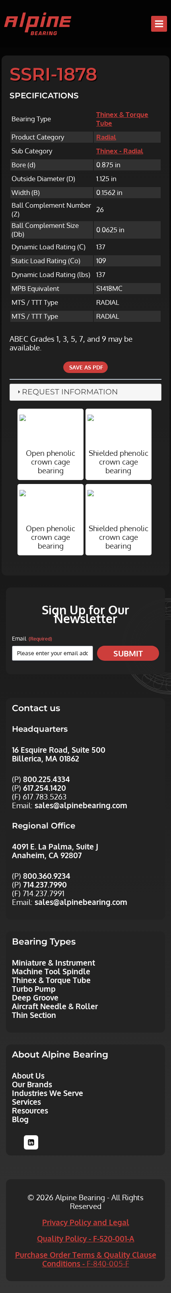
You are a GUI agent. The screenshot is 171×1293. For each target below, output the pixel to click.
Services (26, 1101)
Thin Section (34, 1014)
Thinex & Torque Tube (51, 980)
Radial (106, 137)
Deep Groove (35, 997)
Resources (30, 1110)
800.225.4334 (46, 779)
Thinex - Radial (119, 151)
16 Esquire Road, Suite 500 (58, 749)
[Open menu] (159, 24)
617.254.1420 (44, 787)
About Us (28, 1075)
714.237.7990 (45, 884)
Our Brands (32, 1084)
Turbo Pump (34, 988)
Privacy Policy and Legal (85, 1222)
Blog (20, 1119)
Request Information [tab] (70, 391)
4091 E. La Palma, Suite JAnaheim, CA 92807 (55, 851)
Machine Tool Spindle (51, 971)
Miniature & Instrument (53, 962)
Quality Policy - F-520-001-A (85, 1238)
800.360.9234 (46, 875)
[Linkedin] (31, 1142)
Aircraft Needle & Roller (55, 1006)
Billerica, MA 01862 (45, 758)
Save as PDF (85, 367)
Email (32, 638)
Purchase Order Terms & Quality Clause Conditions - (85, 1259)
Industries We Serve (47, 1093)
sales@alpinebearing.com (81, 805)
